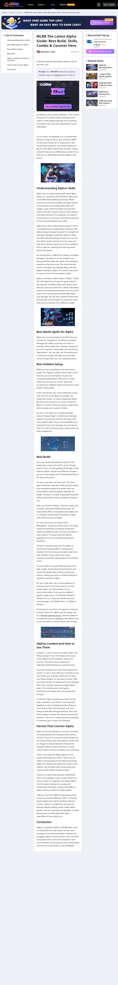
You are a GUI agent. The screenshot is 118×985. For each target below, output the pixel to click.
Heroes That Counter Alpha (17, 65)
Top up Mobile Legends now (57, 106)
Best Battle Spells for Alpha (17, 45)
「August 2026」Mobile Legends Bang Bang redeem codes (106, 75)
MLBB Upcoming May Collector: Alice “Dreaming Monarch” (105, 102)
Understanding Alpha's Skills (18, 40)
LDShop (4, 13)
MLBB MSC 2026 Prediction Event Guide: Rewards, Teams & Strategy (106, 84)
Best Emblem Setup (14, 49)
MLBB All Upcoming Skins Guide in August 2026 (105, 66)
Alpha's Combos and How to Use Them (18, 59)
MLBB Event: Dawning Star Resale (104, 93)
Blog (53, 4)
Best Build (11, 54)
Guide (19, 13)
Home (30, 4)
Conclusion (11, 69)
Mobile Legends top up (51, 615)
